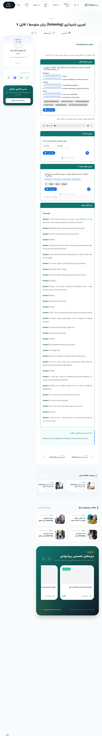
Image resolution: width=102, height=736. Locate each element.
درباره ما (18, 63)
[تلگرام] (21, 77)
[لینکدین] (15, 77)
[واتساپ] (27, 77)
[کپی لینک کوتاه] (8, 77)
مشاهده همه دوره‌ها (18, 100)
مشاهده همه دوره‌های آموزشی (52, 610)
